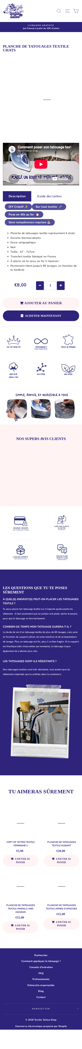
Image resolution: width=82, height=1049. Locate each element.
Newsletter (41, 1008)
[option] (41, 27)
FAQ (41, 973)
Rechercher (40, 955)
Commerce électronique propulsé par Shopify (41, 1026)
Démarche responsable (40, 985)
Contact (41, 997)
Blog (41, 991)
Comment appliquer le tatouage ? (41, 961)
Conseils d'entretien (41, 967)
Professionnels (40, 979)
